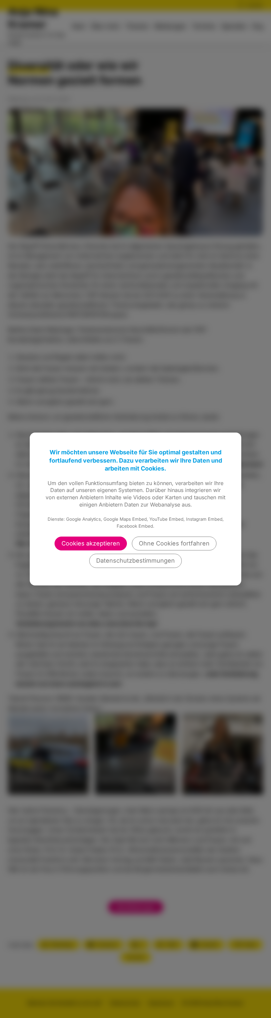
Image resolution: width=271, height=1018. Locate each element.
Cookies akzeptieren (90, 543)
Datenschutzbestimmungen (135, 560)
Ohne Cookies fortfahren (174, 543)
